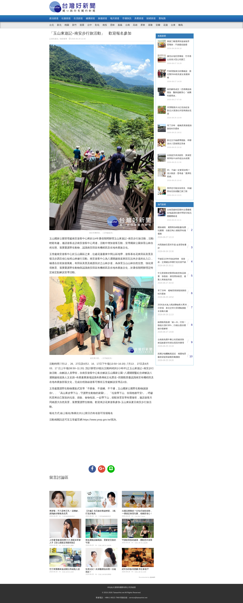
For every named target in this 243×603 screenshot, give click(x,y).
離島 (180, 25)
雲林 (112, 25)
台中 (89, 25)
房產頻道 (139, 18)
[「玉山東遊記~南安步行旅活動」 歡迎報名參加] (92, 469)
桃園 (67, 25)
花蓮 (165, 25)
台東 (173, 25)
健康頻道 (90, 18)
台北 (51, 25)
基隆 (150, 25)
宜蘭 (158, 25)
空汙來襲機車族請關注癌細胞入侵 (64, 569)
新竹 (74, 25)
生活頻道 (78, 18)
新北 (59, 25)
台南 (127, 25)
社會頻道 (66, 18)
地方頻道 (114, 18)
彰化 (97, 25)
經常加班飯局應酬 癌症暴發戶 (135, 569)
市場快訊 (126, 18)
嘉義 (120, 25)
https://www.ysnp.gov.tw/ (97, 419)
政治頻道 (53, 18)
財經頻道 (151, 18)
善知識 (162, 18)
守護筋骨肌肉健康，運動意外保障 (137, 540)
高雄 (135, 25)
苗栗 (82, 25)
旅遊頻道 (102, 18)
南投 (105, 25)
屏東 (142, 25)
